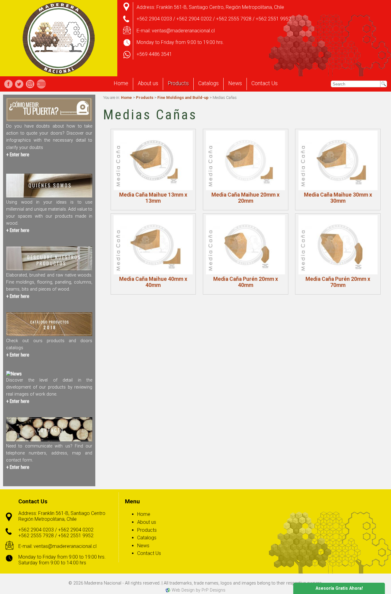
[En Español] (41, 84)
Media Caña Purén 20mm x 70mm (337, 282)
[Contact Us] (49, 440)
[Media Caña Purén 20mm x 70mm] (338, 244)
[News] (14, 374)
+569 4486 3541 (154, 54)
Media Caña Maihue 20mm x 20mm (245, 198)
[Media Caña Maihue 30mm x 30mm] (338, 160)
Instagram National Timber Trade (30, 84)
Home (121, 83)
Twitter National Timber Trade (19, 84)
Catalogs (208, 83)
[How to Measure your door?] (49, 120)
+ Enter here (17, 155)
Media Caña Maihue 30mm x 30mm (338, 198)
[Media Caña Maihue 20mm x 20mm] (245, 160)
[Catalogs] (49, 334)
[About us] (49, 196)
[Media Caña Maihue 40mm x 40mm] (153, 244)
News (235, 83)
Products (178, 83)
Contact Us (264, 83)
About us (148, 83)
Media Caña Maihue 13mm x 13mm (153, 198)
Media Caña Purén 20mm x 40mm (245, 282)
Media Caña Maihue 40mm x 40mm (153, 282)
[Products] (49, 269)
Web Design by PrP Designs (198, 590)
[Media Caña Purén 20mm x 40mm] (245, 244)
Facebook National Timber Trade (8, 84)
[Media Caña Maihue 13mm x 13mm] (153, 160)
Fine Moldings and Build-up (183, 97)
